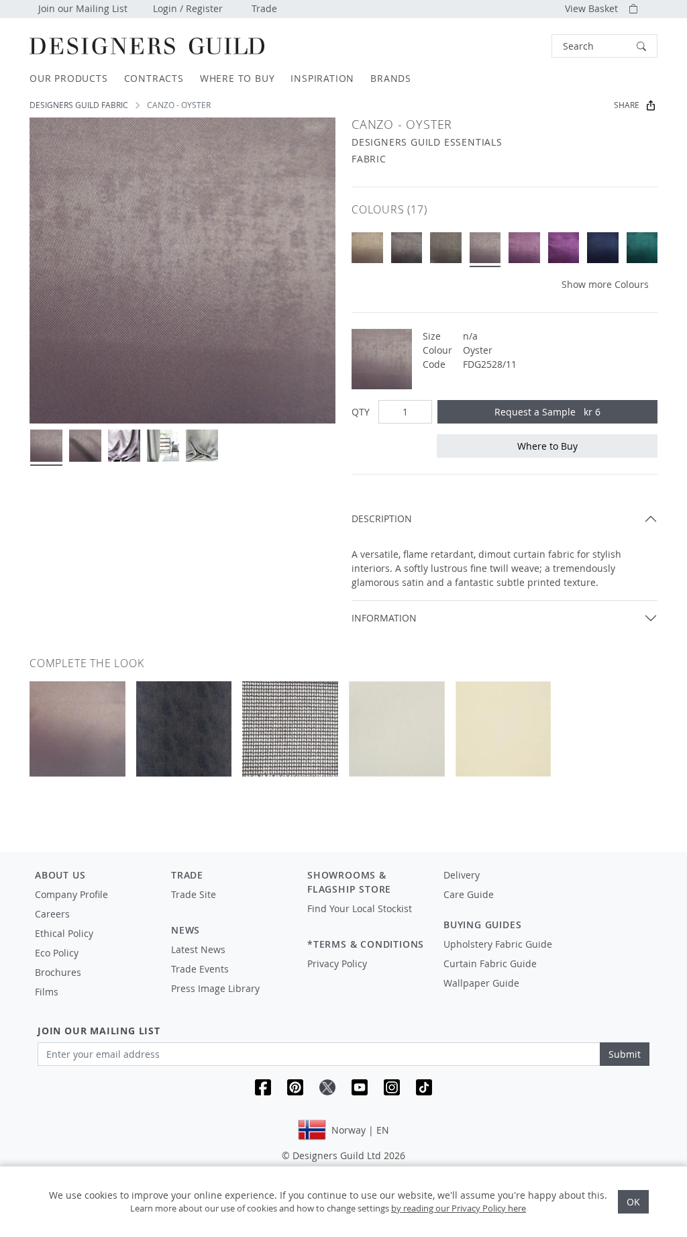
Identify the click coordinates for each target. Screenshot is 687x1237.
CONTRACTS (154, 78)
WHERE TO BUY (237, 78)
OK (633, 1201)
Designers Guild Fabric (79, 105)
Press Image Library (215, 988)
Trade (264, 8)
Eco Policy (56, 952)
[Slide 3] (124, 445)
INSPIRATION (322, 78)
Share (626, 105)
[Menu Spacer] (230, 906)
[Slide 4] (163, 445)
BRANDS (390, 78)
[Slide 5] (202, 445)
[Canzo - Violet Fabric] (564, 248)
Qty (361, 411)
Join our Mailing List (82, 8)
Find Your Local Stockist (359, 908)
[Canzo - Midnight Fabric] (603, 248)
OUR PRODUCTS (69, 78)
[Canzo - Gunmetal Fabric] (407, 248)
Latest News (198, 949)
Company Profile (71, 894)
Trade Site (193, 894)
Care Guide (468, 894)
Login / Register (188, 8)
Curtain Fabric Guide (490, 963)
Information (384, 617)
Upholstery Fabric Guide (497, 944)
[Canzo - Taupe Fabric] (367, 248)
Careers (52, 913)
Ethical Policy (64, 933)
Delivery (461, 875)
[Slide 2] (85, 445)
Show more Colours (605, 284)
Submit (625, 1054)
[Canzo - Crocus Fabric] (524, 248)
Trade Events (200, 968)
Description (382, 518)
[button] (604, 46)
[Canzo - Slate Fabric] (446, 248)
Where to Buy (547, 446)
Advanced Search (520, 46)
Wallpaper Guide (481, 983)
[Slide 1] (46, 445)
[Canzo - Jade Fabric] (642, 248)
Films (46, 991)
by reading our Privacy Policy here (458, 1208)
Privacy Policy (337, 963)
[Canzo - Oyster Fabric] (485, 248)
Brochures (58, 972)
